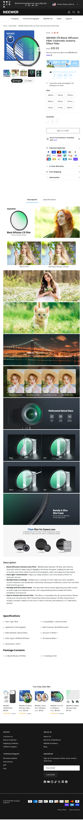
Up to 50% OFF (41, 3)
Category (15, 18)
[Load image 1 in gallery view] (22, 48)
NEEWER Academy (51, 743)
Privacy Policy (62, 810)
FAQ (4, 768)
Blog (45, 747)
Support (69, 18)
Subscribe (50, 775)
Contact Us (8, 736)
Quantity (50, 117)
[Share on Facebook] (55, 33)
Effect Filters (13, 26)
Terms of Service (74, 810)
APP (4, 765)
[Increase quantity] (57, 121)
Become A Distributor (52, 740)
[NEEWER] (10, 12)
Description (32, 199)
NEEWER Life (48, 18)
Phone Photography (31, 18)
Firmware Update (10, 758)
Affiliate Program (10, 747)
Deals (59, 18)
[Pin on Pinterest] (57, 33)
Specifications (49, 199)
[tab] (17, 81)
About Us (47, 736)
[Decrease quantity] (48, 121)
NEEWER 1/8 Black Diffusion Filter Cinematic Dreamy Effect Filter (38, 26)
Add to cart (63, 131)
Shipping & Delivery (10, 743)
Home (5, 26)
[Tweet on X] (52, 33)
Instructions (8, 762)
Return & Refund (9, 740)
